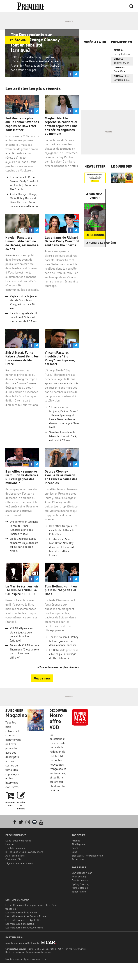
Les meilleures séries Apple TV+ (23, 919)
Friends (76, 840)
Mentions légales (13, 959)
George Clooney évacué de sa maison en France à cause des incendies (61, 477)
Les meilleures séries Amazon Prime (25, 916)
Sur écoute (78, 859)
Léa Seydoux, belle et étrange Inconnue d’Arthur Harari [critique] (122, 78)
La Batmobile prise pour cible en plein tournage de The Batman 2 (63, 654)
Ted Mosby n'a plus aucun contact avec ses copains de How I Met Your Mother (22, 124)
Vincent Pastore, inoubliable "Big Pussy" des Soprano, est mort (60, 358)
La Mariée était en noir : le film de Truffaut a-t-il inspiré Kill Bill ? (21, 590)
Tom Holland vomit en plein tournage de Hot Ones (61, 590)
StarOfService (79, 948)
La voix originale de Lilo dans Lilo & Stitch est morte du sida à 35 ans (24, 317)
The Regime (78, 844)
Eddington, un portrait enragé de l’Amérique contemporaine (122, 61)
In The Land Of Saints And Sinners (24, 851)
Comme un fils (13, 859)
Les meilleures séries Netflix (21, 912)
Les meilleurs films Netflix (19, 923)
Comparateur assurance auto (19, 948)
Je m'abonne (95, 235)
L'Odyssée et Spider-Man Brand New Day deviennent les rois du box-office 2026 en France (62, 547)
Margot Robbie (80, 887)
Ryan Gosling (79, 876)
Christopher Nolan (82, 872)
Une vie (9, 844)
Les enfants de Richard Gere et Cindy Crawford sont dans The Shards (62, 241)
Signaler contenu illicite (35, 959)
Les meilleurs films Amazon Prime (24, 927)
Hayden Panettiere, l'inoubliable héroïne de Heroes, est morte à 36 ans (22, 243)
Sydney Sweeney (80, 883)
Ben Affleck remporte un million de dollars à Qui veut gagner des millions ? (21, 477)
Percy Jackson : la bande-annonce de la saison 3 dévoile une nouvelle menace (122, 53)
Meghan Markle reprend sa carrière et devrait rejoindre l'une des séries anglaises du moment (61, 126)
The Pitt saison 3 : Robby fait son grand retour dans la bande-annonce (63, 641)
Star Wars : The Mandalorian (87, 855)
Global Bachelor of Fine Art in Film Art (53, 948)
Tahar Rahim (79, 891)
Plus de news (42, 678)
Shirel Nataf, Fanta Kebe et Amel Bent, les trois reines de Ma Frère (22, 358)
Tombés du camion (15, 848)
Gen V (75, 848)
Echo (74, 851)
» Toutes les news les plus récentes (58, 667)
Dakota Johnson (80, 880)
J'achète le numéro (95, 243)
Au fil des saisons (15, 855)
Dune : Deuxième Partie (18, 840)
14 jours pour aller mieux (19, 863)
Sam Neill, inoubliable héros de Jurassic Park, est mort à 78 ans (63, 436)
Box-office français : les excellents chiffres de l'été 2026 (63, 530)
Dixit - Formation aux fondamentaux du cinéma (27, 952)
